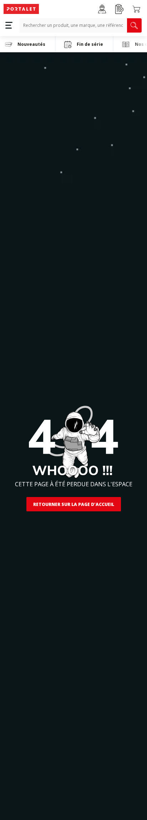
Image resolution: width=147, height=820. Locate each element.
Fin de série (90, 44)
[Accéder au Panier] (136, 9)
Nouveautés (31, 44)
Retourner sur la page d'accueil (73, 504)
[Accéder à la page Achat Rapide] (119, 9)
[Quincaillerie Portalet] (21, 9)
